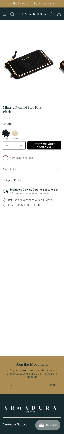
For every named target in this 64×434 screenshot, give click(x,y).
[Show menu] (4, 14)
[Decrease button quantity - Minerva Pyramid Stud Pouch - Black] (7, 145)
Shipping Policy (12, 180)
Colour (7, 124)
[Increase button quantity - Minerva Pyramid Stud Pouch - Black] (21, 145)
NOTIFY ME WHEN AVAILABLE (44, 145)
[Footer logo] (30, 409)
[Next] (59, 3)
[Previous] (4, 3)
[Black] (6, 133)
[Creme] (15, 133)
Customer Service (15, 424)
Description (10, 169)
